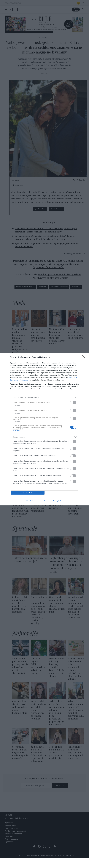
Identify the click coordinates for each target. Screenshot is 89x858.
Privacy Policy (58, 501)
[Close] (84, 357)
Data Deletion (31, 501)
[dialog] (44, 429)
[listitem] (44, 397)
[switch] (73, 402)
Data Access (44, 501)
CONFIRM (28, 492)
